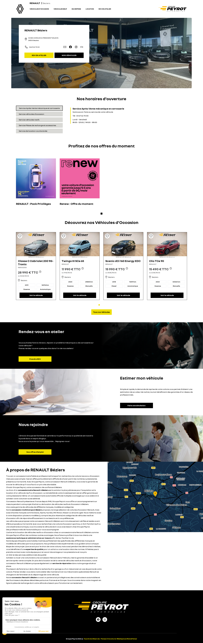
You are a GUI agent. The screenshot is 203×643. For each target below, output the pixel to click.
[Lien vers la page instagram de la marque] (104, 619)
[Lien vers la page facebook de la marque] (98, 619)
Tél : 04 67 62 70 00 (80, 116)
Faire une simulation (136, 405)
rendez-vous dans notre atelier (33, 572)
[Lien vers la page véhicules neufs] (82, 47)
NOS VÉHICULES (69, 55)
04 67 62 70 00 (34, 47)
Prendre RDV (35, 359)
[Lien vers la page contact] (65, 47)
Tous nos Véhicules (101, 312)
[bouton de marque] (20, 9)
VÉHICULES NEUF (60, 9)
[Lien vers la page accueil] (172, 9)
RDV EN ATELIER (105, 9)
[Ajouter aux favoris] (20, 236)
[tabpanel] (93, 115)
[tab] (39, 108)
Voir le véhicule (36, 295)
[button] (155, 497)
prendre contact (13, 552)
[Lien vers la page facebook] (70, 47)
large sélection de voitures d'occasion (70, 510)
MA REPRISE (76, 9)
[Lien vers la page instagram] (76, 47)
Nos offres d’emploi (35, 452)
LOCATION (90, 9)
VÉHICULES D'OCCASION (39, 9)
